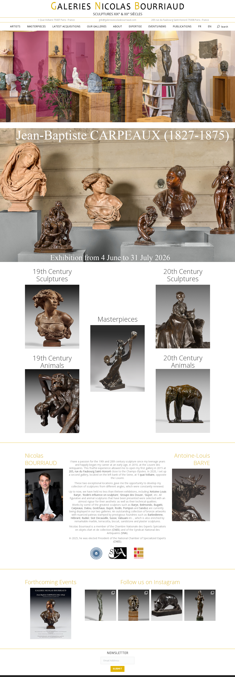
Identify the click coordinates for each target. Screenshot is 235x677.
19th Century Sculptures (52, 275)
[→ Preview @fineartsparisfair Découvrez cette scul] (100, 605)
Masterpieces (117, 319)
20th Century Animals (183, 361)
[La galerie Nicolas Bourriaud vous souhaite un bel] (200, 605)
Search (224, 26)
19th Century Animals (52, 362)
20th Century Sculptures (183, 275)
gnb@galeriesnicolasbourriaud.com (117, 19)
